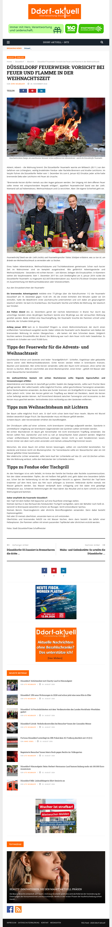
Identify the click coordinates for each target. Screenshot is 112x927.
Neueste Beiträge (18, 673)
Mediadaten (55, 923)
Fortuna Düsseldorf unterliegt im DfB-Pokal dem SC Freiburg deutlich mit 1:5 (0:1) (56, 738)
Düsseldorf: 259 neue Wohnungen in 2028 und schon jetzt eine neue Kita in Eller (55, 695)
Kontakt (44, 923)
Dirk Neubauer (18, 84)
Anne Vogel (29, 741)
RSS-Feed (85, 923)
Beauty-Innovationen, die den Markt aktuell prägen (46, 889)
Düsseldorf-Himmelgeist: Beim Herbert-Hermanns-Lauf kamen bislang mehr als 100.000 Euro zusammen (62, 767)
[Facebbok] (10, 909)
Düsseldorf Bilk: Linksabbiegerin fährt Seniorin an (42, 780)
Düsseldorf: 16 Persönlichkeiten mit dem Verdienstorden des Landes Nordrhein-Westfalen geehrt (60, 710)
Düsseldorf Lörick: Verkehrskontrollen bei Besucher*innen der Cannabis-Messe (55, 723)
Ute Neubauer (30, 684)
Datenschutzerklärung (28, 923)
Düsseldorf (20, 57)
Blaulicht (11, 57)
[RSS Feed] (18, 909)
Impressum (11, 923)
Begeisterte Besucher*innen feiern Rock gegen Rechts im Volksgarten (51, 752)
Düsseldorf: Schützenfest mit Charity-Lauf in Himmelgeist (46, 681)
